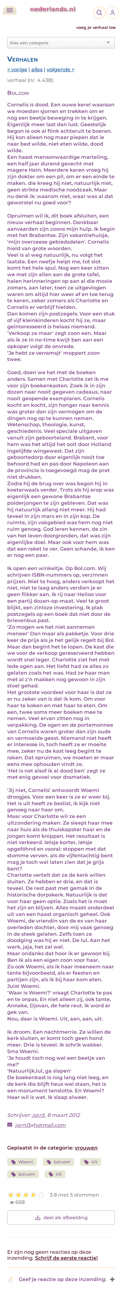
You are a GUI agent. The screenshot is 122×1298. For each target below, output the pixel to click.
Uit (94, 1162)
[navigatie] (9, 10)
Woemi (25, 1162)
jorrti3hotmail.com (40, 1125)
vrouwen (86, 1148)
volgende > (60, 70)
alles (37, 70)
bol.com (62, 1162)
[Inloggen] (112, 12)
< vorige (17, 70)
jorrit (38, 1115)
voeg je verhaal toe (96, 27)
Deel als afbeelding (65, 1217)
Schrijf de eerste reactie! (66, 1258)
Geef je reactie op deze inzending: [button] (62, 1279)
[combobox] (57, 43)
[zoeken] (99, 13)
